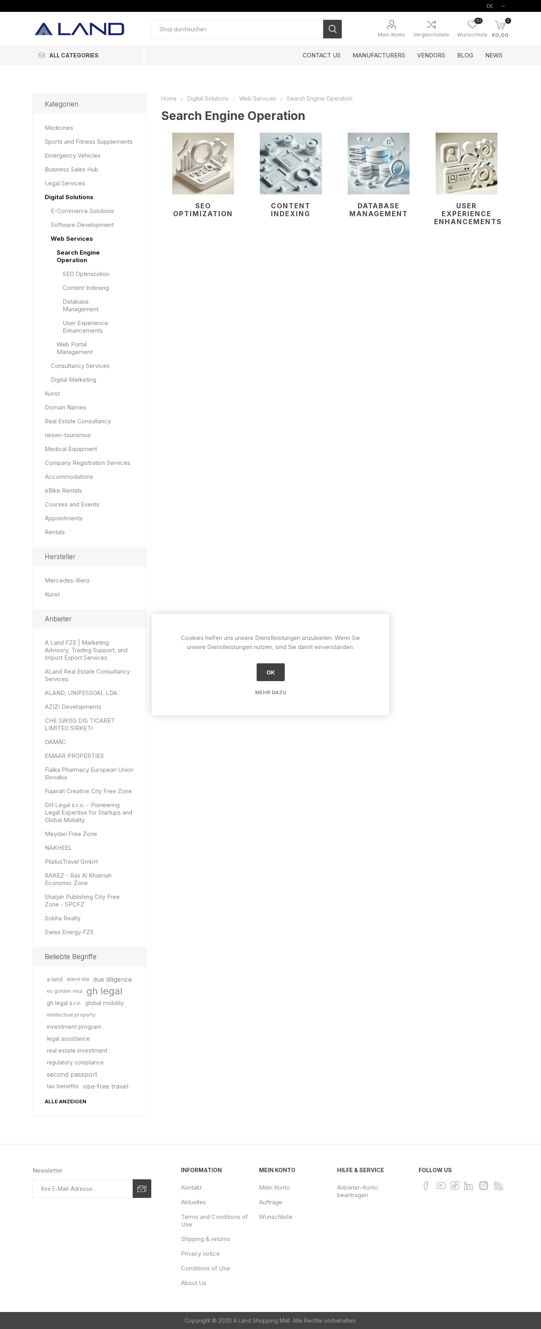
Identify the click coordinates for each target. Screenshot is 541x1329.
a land (55, 979)
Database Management (378, 210)
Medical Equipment (71, 449)
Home (169, 98)
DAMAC (55, 742)
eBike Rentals (63, 490)
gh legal (104, 991)
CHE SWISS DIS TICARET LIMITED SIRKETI (80, 724)
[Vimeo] (468, 1185)
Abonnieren (142, 1188)
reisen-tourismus (68, 435)
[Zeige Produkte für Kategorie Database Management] (379, 163)
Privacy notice (200, 1253)
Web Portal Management (75, 348)
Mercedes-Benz (67, 580)
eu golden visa (64, 991)
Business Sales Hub (71, 169)
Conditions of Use (205, 1268)
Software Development (82, 224)
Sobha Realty (62, 918)
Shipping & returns (205, 1239)
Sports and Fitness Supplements (89, 141)
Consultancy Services (80, 365)
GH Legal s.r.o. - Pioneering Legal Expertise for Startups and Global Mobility (88, 812)
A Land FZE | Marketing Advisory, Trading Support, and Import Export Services (86, 650)
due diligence (112, 979)
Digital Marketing (73, 379)
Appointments (64, 518)
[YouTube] (441, 1185)
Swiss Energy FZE (69, 932)
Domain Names (65, 407)
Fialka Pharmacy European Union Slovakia (89, 773)
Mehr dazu (270, 692)
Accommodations (69, 476)
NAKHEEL (58, 847)
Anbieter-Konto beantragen (357, 1191)
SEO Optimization (203, 210)
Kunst (52, 393)
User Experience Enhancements (468, 214)
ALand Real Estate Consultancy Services (87, 675)
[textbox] (237, 29)
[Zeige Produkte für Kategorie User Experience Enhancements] (466, 163)
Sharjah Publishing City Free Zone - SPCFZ (82, 900)
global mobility (104, 1003)
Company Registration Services (87, 462)
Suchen (332, 29)
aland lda (78, 979)
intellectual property (71, 1015)
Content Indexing (291, 210)
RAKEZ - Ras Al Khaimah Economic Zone (78, 879)
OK (271, 672)
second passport (72, 1074)
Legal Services (65, 183)
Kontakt (191, 1187)
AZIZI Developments (73, 706)
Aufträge (270, 1202)
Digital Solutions (69, 197)
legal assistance (68, 1038)
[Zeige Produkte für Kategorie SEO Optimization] (203, 163)
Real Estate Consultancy (78, 421)
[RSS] (498, 1185)
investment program (74, 1026)
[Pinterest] (455, 1185)
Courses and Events (72, 504)
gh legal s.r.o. (64, 1003)
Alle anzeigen (65, 1101)
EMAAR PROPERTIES (74, 756)
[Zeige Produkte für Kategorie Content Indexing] (291, 163)
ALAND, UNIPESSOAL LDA (81, 693)
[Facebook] (426, 1185)
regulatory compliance (75, 1062)
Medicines (59, 127)
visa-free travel (105, 1086)
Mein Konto (391, 34)
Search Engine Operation (78, 256)
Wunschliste (275, 1216)
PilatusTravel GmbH (71, 861)
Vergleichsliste (431, 34)
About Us (193, 1283)
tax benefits (63, 1086)
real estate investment (77, 1050)
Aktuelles (193, 1202)
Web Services (72, 238)
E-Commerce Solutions (82, 211)
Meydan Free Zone (71, 834)
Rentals (55, 532)
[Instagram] (483, 1185)
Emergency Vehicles (73, 155)
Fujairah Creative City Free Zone (88, 791)
